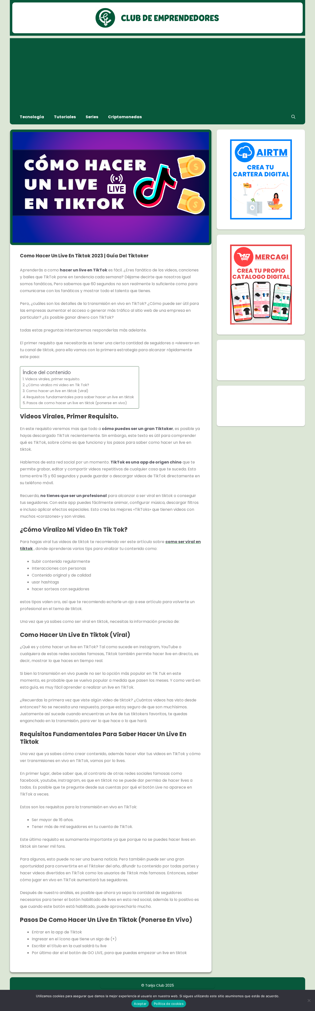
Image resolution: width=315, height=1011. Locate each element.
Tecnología (32, 117)
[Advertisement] (157, 72)
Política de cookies (169, 1004)
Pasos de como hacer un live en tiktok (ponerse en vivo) (77, 402)
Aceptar (140, 1004)
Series (92, 117)
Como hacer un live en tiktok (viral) (57, 390)
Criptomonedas (125, 117)
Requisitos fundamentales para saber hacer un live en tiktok (80, 397)
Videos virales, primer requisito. (52, 379)
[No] (308, 1000)
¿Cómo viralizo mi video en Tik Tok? (57, 384)
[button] (293, 117)
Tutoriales (65, 117)
